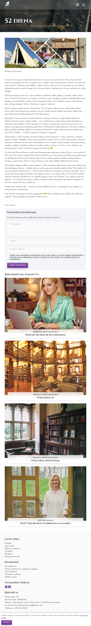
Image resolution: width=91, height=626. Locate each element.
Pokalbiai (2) (45, 397)
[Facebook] (9, 586)
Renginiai (9, 554)
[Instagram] (6, 586)
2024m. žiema (11, 577)
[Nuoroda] (7, 4)
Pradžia (8, 543)
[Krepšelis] (83, 4)
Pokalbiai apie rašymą (45, 460)
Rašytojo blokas (50, 332)
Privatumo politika (13, 574)
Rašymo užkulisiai (12, 549)
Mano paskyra (11, 572)
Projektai (37, 332)
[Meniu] (78, 5)
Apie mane (9, 546)
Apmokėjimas (10, 566)
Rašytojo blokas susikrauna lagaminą (45, 523)
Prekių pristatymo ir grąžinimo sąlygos (21, 569)
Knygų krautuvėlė (12, 557)
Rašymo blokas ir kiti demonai (45, 334)
